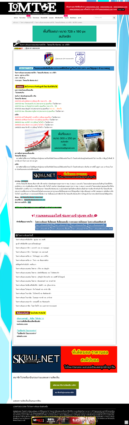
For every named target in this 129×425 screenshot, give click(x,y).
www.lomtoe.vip (106, 7)
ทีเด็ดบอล (67, 415)
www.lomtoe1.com (120, 7)
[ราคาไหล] (38, 140)
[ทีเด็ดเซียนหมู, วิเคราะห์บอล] (64, 175)
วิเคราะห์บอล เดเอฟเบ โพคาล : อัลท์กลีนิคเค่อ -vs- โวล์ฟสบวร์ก (32, 13)
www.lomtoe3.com (106, 9)
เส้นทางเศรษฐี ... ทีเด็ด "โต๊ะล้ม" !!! (30, 318)
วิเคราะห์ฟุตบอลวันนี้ (27, 22)
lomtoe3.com (17, 411)
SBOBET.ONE (26, 68)
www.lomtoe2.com (76, 9)
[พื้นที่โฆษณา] (64, 140)
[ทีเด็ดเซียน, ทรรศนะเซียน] (91, 140)
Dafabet (20, 87)
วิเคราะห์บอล (33, 411)
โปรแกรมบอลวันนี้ (38, 413)
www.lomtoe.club (92, 7)
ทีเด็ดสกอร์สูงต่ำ (22, 313)
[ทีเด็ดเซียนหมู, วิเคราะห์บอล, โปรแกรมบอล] (64, 359)
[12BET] (63, 420)
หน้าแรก (15, 22)
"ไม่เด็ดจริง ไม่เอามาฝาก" (27, 331)
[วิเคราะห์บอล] (64, 33)
